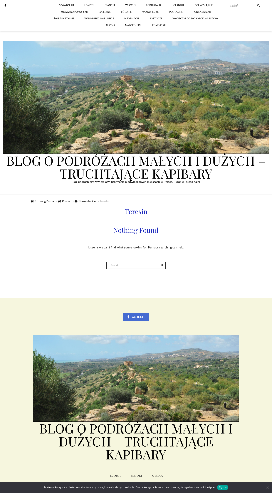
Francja (110, 5)
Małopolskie (133, 25)
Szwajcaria (66, 5)
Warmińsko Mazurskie (99, 19)
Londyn (89, 5)
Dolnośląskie (203, 5)
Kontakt (136, 476)
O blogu (157, 476)
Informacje (132, 19)
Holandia (178, 5)
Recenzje (115, 476)
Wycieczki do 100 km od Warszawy (195, 19)
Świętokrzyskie (64, 19)
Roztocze (156, 19)
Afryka (110, 25)
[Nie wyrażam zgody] (267, 487)
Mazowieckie (150, 12)
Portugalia (154, 5)
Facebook (138, 317)
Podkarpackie (202, 12)
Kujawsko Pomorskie (75, 12)
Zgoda (222, 487)
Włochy (130, 5)
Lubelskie (104, 12)
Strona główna (44, 201)
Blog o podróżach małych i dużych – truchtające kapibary (136, 167)
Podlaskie (176, 12)
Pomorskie (159, 25)
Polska (66, 201)
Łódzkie (126, 12)
